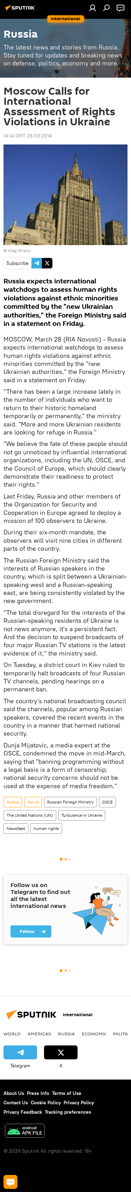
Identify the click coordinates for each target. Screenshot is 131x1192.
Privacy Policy (79, 1102)
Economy (94, 1033)
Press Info (38, 1093)
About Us (13, 1093)
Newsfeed (16, 828)
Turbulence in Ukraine (81, 815)
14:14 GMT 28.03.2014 (27, 136)
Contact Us (15, 1102)
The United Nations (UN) (30, 815)
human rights (46, 828)
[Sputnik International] (20, 10)
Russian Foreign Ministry (70, 802)
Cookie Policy (46, 1102)
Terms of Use (66, 1093)
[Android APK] (25, 1131)
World (33, 802)
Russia (13, 802)
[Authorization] (93, 8)
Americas (39, 1033)
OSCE (107, 802)
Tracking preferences (68, 1112)
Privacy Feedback (22, 1112)
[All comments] (10, 1182)
